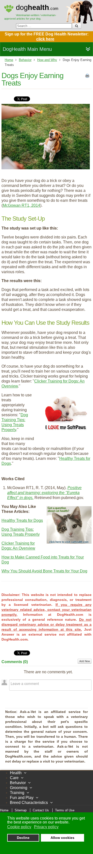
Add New (84, 661)
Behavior (25, 60)
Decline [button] (23, 838)
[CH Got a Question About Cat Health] (69, 542)
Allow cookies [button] (62, 838)
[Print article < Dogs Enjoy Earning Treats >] (87, 77)
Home (9, 60)
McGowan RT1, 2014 (21, 205)
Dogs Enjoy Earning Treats (32, 79)
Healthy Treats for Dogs (22, 520)
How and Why (47, 60)
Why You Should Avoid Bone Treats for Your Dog (44, 571)
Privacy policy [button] (46, 827)
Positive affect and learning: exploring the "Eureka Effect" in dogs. (44, 493)
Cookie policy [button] (19, 827)
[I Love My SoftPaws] (66, 431)
